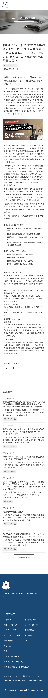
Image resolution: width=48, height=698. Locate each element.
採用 (5, 651)
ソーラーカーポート (33, 624)
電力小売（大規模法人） (14, 661)
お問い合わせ (11, 613)
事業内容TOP (30, 619)
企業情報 (7, 619)
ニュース (7, 645)
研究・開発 (8, 640)
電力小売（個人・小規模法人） (17, 667)
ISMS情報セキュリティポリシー (14, 681)
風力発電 (28, 635)
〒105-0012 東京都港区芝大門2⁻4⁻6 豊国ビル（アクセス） (22, 594)
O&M (27, 640)
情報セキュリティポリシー (31, 676)
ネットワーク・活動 (12, 635)
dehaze (42, 5)
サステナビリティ (11, 630)
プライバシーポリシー (11, 676)
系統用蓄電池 (30, 630)
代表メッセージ (10, 624)
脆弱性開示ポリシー (35, 681)
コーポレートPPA (11, 656)
